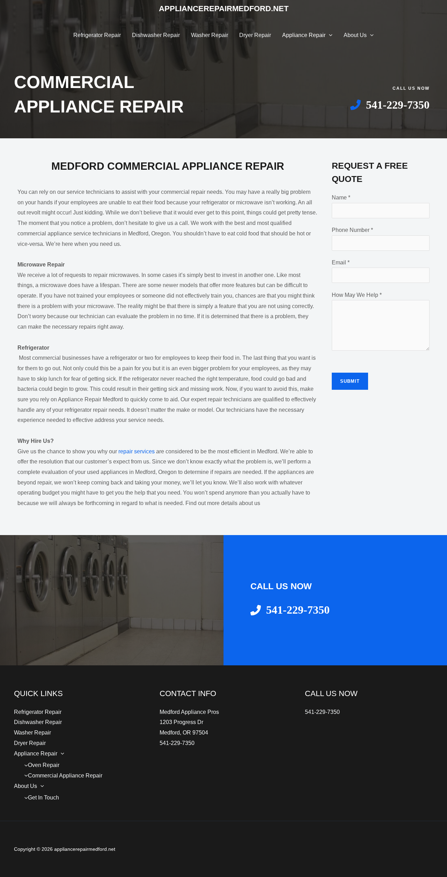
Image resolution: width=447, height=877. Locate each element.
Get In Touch (43, 798)
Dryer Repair (255, 35)
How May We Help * (357, 295)
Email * (341, 262)
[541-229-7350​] (390, 105)
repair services (136, 451)
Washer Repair (209, 35)
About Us (355, 35)
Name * (341, 197)
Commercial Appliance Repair (65, 776)
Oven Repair (43, 765)
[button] (328, 35)
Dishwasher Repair (156, 35)
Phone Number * (352, 230)
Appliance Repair (303, 35)
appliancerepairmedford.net (223, 8)
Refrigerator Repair (97, 35)
